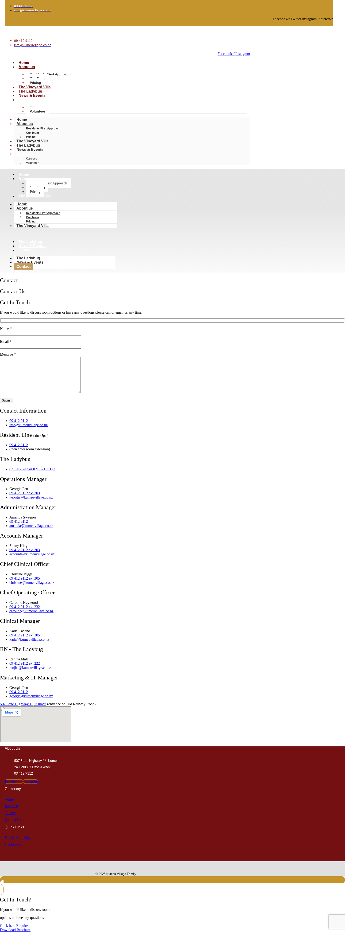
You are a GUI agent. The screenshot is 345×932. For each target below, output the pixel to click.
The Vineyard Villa (35, 87)
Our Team (32, 132)
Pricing (35, 83)
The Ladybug (30, 91)
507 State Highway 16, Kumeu (23, 704)
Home (24, 63)
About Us (11, 806)
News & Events (32, 95)
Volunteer (37, 111)
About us (27, 67)
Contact (26, 100)
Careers (31, 158)
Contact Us (13, 820)
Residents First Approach (50, 74)
